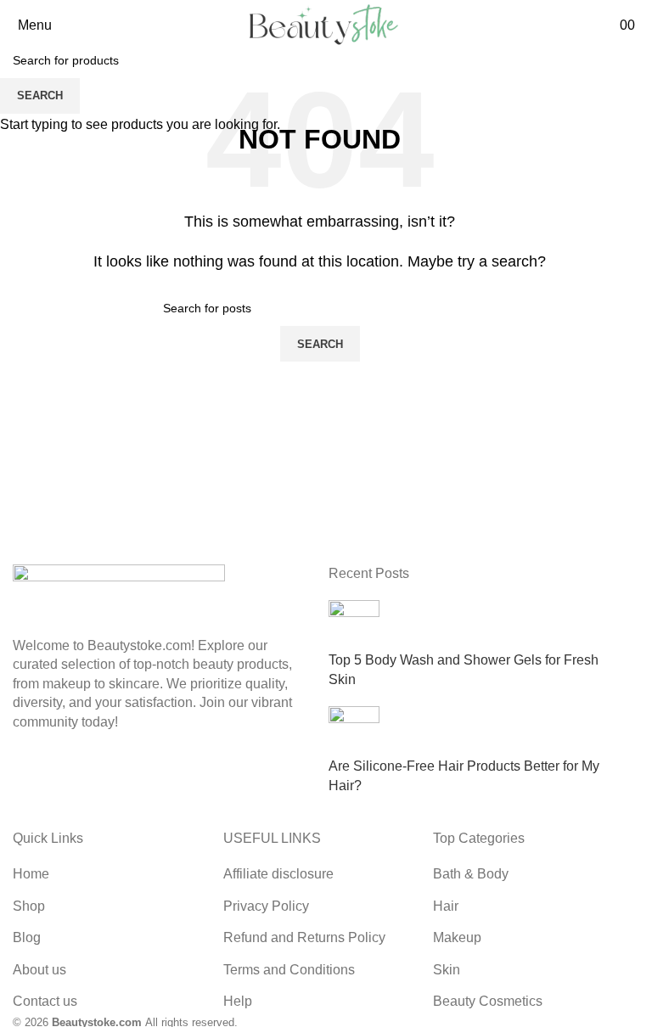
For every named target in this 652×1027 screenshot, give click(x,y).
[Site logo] (319, 24)
